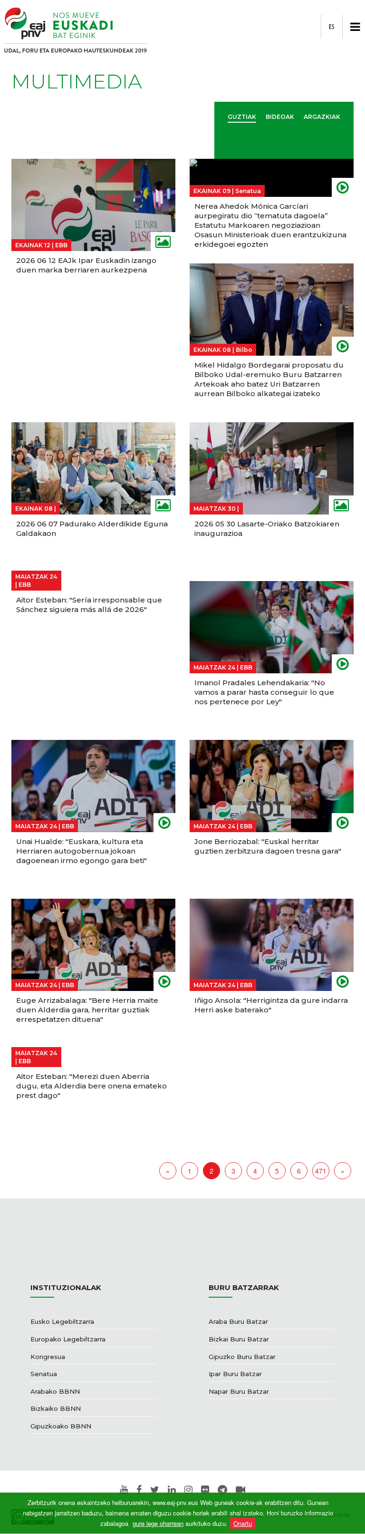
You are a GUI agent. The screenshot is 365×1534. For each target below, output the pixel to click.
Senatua (43, 1374)
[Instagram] (188, 1490)
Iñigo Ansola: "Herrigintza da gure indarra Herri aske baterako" (271, 1005)
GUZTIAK (242, 116)
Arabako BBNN (55, 1391)
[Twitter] (155, 1490)
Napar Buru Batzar (239, 1391)
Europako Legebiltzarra (68, 1339)
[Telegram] (222, 1490)
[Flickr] (205, 1490)
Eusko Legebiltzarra (62, 1321)
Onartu (242, 1523)
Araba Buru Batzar (238, 1321)
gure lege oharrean (158, 1523)
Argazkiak (322, 116)
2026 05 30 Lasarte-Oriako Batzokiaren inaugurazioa (266, 528)
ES (332, 26)
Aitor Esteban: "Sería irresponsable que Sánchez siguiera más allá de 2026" (89, 604)
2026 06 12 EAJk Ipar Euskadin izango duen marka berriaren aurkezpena (86, 265)
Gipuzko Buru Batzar (242, 1356)
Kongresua (47, 1356)
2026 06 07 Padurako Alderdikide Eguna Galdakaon (92, 528)
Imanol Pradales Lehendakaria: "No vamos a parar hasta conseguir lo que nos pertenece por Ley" (264, 692)
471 (321, 1170)
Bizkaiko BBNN (55, 1408)
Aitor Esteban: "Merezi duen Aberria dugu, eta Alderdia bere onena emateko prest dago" (91, 1086)
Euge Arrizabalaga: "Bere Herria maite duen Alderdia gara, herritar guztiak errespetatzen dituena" (87, 1010)
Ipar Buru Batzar (235, 1374)
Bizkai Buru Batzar (239, 1339)
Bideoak (280, 116)
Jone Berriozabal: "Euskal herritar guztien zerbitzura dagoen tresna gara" (267, 846)
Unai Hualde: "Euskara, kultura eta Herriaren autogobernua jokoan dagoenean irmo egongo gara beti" (81, 851)
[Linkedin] (171, 1490)
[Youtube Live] (240, 1490)
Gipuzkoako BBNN (60, 1426)
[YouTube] (123, 1490)
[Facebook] (139, 1490)
